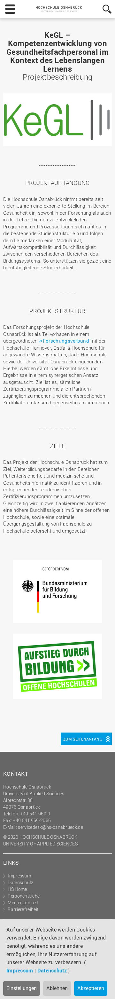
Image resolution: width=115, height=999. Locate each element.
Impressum (19, 970)
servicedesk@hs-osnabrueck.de (50, 827)
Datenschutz (52, 970)
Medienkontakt (23, 903)
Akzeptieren (90, 988)
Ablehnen (57, 988)
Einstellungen (21, 988)
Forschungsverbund (66, 340)
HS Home (17, 889)
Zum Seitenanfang (82, 738)
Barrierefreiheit (23, 909)
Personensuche (24, 896)
